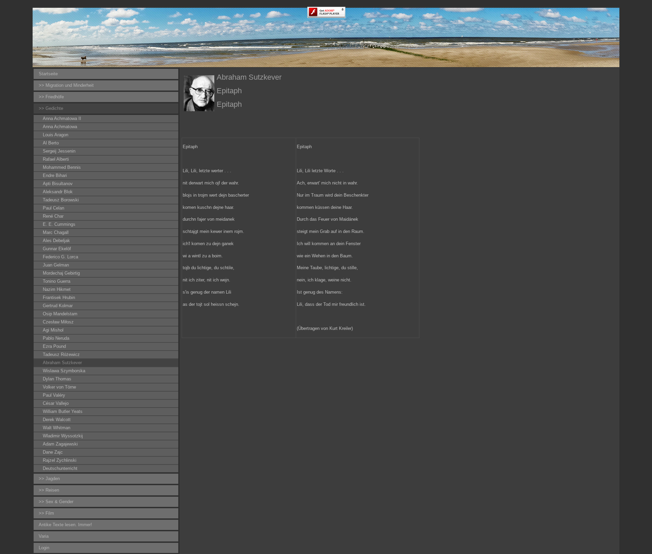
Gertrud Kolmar (58, 305)
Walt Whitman (56, 427)
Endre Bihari (55, 175)
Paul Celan (53, 208)
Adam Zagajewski (60, 444)
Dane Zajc (53, 452)
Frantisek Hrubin (59, 297)
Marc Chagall (56, 232)
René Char (53, 216)
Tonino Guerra (56, 281)
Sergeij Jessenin (59, 151)
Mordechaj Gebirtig (61, 273)
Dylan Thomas (57, 378)
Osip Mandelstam (60, 313)
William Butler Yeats (63, 411)
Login (44, 547)
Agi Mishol (53, 330)
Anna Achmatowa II (62, 118)
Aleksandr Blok (58, 191)
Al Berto (51, 142)
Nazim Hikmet (57, 289)
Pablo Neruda (56, 338)
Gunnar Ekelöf (57, 248)
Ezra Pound (54, 346)
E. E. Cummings (59, 224)
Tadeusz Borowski (61, 199)
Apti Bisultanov (58, 183)
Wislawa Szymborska (64, 370)
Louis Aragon (55, 134)
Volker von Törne (59, 387)
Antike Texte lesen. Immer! (65, 524)
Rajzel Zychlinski (59, 460)
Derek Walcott (57, 419)
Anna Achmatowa (60, 126)
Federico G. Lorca (60, 256)
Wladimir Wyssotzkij (63, 435)
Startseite (48, 73)
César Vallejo (56, 403)
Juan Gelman (56, 265)
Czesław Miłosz (58, 321)
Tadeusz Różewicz (61, 354)
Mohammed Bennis (62, 167)
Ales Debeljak (56, 240)
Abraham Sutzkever (62, 362)
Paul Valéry (54, 395)
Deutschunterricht (60, 468)
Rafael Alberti (56, 159)
